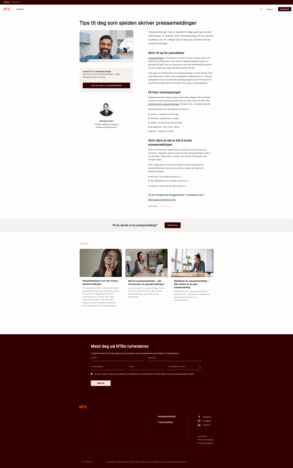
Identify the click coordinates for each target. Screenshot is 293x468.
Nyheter (7, 2)
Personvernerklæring (205, 440)
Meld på (100, 383)
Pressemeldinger (156, 58)
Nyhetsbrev (202, 436)
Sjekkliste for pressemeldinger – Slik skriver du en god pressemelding (191, 284)
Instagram (206, 421)
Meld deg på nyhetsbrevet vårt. (162, 199)
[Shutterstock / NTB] (101, 263)
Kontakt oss (284, 9)
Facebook (206, 417)
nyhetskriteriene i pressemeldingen (164, 104)
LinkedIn (206, 425)
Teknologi (15, 2)
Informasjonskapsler (205, 443)
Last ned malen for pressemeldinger (106, 85)
